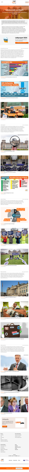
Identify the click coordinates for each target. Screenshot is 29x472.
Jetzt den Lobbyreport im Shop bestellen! (21, 42)
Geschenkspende (3, 448)
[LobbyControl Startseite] (14, 2)
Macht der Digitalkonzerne (18, 437)
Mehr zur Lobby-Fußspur (25, 199)
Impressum (16, 449)
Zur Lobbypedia (4, 426)
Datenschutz (15, 460)
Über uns (2, 433)
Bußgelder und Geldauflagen (4, 449)
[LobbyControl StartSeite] (3, 460)
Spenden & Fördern (3, 444)
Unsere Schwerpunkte (18, 433)
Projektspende (2, 450)
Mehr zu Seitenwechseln (25, 345)
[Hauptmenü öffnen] (3, 2)
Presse (16, 444)
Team (1, 436)
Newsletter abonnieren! (19, 468)
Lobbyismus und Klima (17, 436)
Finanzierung (2, 437)
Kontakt (16, 448)
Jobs (1, 438)
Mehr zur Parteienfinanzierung (24, 48)
